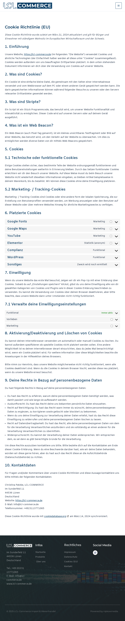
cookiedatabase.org (55, 516)
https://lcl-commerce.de (37, 54)
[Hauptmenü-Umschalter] (118, 5)
